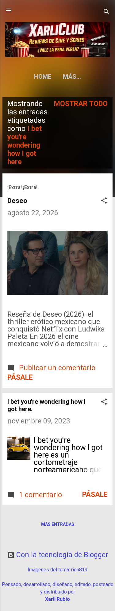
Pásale (20, 377)
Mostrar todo (81, 104)
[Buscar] (106, 12)
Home (42, 76)
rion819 (79, 570)
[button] (104, 201)
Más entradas (57, 524)
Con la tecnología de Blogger (61, 555)
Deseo (17, 200)
